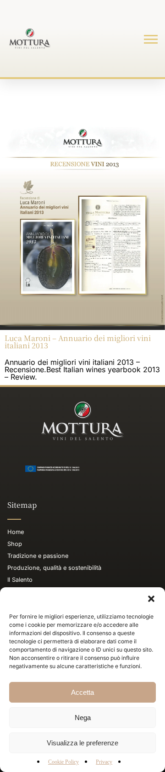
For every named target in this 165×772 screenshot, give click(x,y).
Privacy (104, 762)
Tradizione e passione (37, 555)
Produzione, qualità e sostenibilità (54, 567)
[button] (151, 598)
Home (15, 531)
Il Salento (20, 579)
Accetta (82, 692)
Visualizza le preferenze (82, 743)
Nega (83, 717)
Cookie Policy (63, 762)
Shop (14, 543)
